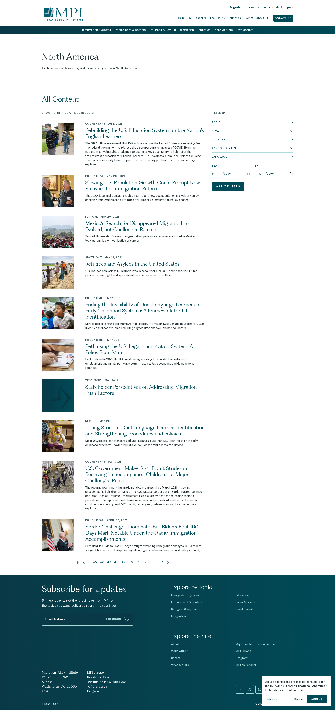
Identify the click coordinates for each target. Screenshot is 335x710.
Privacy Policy (50, 703)
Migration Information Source (250, 7)
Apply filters (228, 186)
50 (131, 562)
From (216, 166)
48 (116, 562)
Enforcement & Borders (130, 30)
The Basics (217, 18)
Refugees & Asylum (162, 30)
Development (245, 30)
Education (204, 30)
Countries (234, 18)
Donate (281, 18)
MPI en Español (246, 665)
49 (123, 562)
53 (151, 562)
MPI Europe (283, 7)
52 (144, 562)
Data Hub (184, 18)
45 (95, 562)
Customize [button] (271, 699)
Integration (186, 30)
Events (249, 18)
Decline (298, 699)
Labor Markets (223, 30)
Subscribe (113, 619)
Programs (242, 658)
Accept (317, 699)
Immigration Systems (96, 30)
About (175, 644)
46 (102, 562)
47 (109, 562)
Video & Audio (180, 665)
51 (137, 562)
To (257, 166)
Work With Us (180, 651)
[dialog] (297, 691)
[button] (252, 122)
